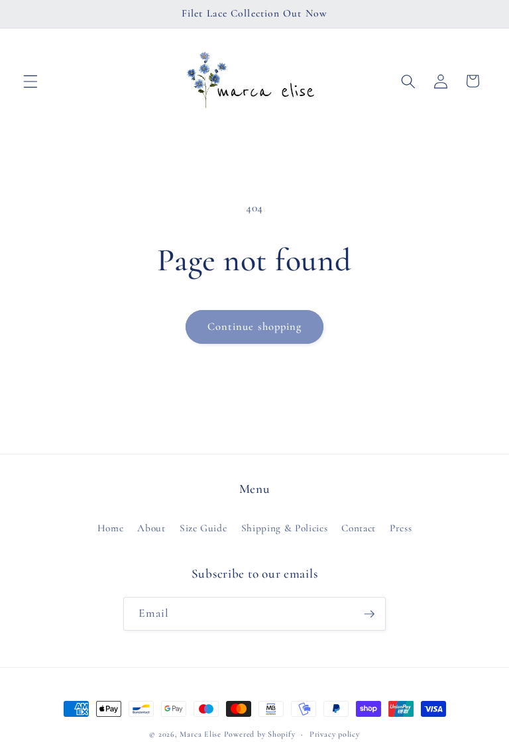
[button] (30, 81)
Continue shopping (254, 326)
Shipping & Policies (284, 528)
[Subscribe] (369, 614)
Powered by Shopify (260, 734)
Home (110, 528)
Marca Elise (201, 734)
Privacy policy (335, 734)
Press (401, 528)
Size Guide (203, 528)
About (151, 528)
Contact (358, 528)
